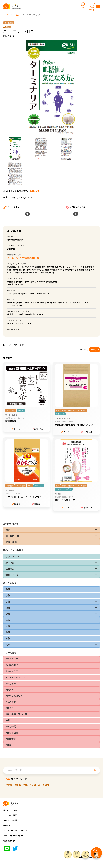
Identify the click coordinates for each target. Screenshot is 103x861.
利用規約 (7, 825)
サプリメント (13, 323)
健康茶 (20, 410)
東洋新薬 (7, 27)
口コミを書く (14, 207)
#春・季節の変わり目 (16, 714)
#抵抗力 (10, 708)
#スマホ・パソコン (15, 677)
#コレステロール (32, 785)
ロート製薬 (9, 490)
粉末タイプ (60, 414)
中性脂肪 (10, 486)
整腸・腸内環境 (68, 410)
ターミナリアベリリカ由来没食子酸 (23, 258)
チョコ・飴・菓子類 (63, 489)
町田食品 (58, 494)
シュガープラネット (62, 418)
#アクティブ (12, 659)
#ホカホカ (11, 683)
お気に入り (38, 429)
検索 (83, 7)
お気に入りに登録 (77, 207)
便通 (57, 410)
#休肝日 (10, 690)
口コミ (17, 429)
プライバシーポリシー (13, 836)
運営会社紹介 (9, 841)
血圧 (30, 486)
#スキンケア (12, 671)
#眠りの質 (11, 726)
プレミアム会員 (10, 820)
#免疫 (9, 785)
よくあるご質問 (10, 815)
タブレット (27, 323)
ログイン (92, 10)
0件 (34, 191)
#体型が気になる (14, 696)
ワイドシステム (11, 415)
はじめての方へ (10, 810)
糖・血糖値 (8, 23)
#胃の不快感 (12, 733)
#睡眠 (18, 785)
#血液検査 (11, 739)
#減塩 (8, 720)
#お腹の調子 (12, 665)
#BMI (46, 785)
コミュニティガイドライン (15, 830)
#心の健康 (11, 702)
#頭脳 (8, 745)
